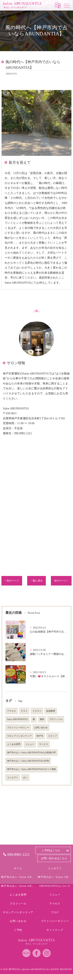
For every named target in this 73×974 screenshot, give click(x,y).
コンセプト (12, 777)
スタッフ (52, 736)
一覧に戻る (36, 580)
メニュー (29, 744)
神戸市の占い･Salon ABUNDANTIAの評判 (28, 761)
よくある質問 (13, 744)
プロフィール (55, 719)
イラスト (36, 711)
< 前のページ (12, 580)
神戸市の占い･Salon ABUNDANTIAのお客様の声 (31, 752)
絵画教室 (50, 711)
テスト (24, 711)
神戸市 (39, 736)
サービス (43, 744)
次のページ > (61, 580)
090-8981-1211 (23, 433)
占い (25, 777)
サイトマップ (54, 930)
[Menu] (66, 5)
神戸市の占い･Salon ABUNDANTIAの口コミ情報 (31, 769)
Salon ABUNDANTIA (17, 719)
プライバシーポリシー (18, 727)
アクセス (11, 711)
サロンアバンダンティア (19, 736)
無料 (42, 719)
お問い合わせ (41, 727)
